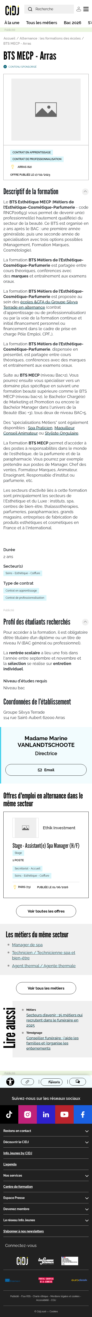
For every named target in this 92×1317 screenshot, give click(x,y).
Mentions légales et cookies (64, 1296)
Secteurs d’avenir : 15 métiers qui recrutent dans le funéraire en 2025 (54, 1020)
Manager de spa (27, 944)
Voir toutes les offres (46, 911)
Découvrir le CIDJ (16, 1142)
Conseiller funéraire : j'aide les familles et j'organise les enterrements (52, 1043)
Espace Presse (14, 1198)
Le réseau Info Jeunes (19, 1220)
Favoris (54, 1082)
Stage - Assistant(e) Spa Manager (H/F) (46, 845)
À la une (11, 22)
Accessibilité (42, 1300)
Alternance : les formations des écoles (50, 38)
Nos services (12, 1175)
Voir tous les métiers (46, 988)
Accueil (9, 38)
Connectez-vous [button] (21, 1245)
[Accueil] (12, 10)
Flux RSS (26, 1296)
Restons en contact (17, 1131)
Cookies (54, 1311)
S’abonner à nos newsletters (23, 1231)
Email (49, 770)
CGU (53, 1300)
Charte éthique (40, 1296)
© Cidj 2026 (40, 1311)
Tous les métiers (41, 22)
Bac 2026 (72, 22)
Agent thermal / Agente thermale (44, 965)
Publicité (14, 1296)
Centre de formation (18, 1186)
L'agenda (10, 1164)
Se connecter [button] (78, 9)
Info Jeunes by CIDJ (17, 1153)
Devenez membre (16, 1209)
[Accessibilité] (10, 1082)
